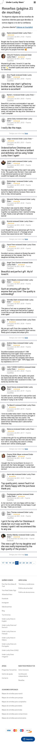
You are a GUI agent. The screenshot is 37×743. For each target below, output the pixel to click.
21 (17, 563)
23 (24, 563)
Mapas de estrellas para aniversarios (14, 718)
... (34, 563)
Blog (3, 611)
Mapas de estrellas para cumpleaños (14, 702)
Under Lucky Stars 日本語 (10, 650)
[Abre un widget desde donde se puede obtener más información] (28, 739)
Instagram (5, 602)
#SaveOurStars (7, 594)
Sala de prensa (7, 607)
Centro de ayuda (7, 674)
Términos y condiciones (26, 584)
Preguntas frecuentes (9, 670)
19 (10, 563)
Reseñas (21, 680)
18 (6, 563)
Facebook (5, 598)
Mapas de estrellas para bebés (12, 706)
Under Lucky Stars (15, 2)
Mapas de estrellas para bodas (12, 710)
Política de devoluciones (26, 592)
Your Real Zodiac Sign (9, 590)
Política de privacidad (25, 588)
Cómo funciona (23, 670)
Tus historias (6, 615)
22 (20, 563)
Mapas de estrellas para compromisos (14, 714)
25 (30, 563)
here (26, 133)
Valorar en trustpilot (24, 27)
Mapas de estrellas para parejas (12, 697)
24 (27, 563)
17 (3, 563)
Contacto (5, 678)
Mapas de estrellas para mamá (12, 693)
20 (13, 563)
